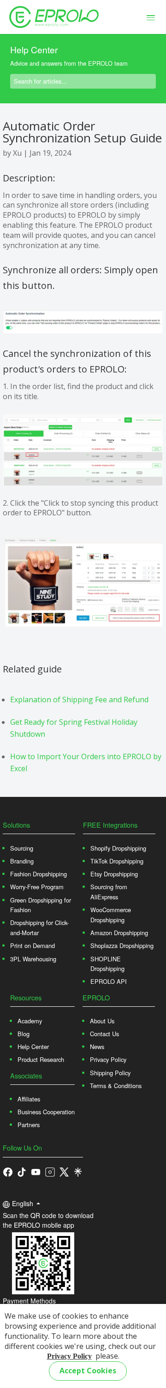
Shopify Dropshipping (118, 848)
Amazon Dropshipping (119, 932)
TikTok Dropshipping (116, 861)
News (97, 1046)
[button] (22, 1171)
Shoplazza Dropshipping (122, 945)
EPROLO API (108, 981)
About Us (102, 1020)
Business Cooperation (46, 1111)
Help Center (33, 1046)
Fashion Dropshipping (38, 873)
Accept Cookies (87, 1370)
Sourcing (21, 848)
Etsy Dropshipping (114, 873)
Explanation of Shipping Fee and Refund (79, 699)
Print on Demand (32, 945)
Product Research (41, 1059)
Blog (24, 1033)
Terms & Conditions (116, 1085)
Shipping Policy (110, 1072)
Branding (22, 861)
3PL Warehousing (33, 958)
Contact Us (104, 1033)
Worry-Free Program (37, 886)
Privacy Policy (69, 1356)
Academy (30, 1020)
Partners (29, 1124)
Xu (17, 153)
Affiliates (29, 1099)
